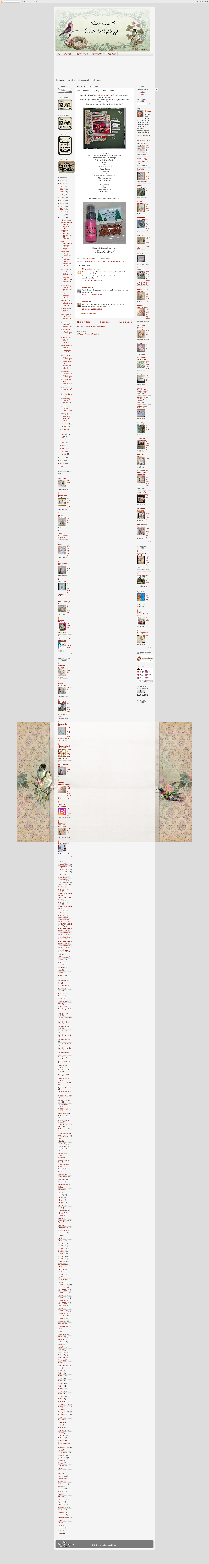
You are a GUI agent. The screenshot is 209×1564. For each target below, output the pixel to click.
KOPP (60, 1235)
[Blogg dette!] (103, 258)
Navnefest (61, 1344)
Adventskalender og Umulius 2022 (64, 920)
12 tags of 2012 (63, 864)
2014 (62, 215)
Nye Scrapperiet (64, 843)
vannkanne (61, 1515)
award (60, 965)
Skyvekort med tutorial (148, 296)
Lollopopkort (62, 1321)
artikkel (60, 959)
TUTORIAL (61, 1499)
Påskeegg (61, 1435)
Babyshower (148, 496)
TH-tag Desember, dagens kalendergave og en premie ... (66, 262)
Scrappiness (62, 581)
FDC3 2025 (62, 1143)
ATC (59, 962)
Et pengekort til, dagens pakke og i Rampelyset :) (66, 349)
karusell (60, 1218)
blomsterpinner (63, 978)
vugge (60, 1533)
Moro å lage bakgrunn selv (147, 445)
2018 (62, 203)
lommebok (61, 1324)
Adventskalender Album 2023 (63, 916)
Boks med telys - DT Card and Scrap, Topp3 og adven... (66, 416)
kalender (61, 1213)
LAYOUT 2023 (63, 1313)
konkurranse (62, 1233)
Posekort (61, 1422)
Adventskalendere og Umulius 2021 (65, 938)
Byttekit (60, 1004)
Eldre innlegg (125, 322)
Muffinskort (61, 1342)
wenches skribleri (61, 666)
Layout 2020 (62, 1305)
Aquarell (85, 301)
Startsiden (105, 322)
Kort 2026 (61, 1274)
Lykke (147, 635)
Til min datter (147, 427)
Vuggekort (64, 231)
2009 (62, 466)
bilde (59, 970)
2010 (62, 463)
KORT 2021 (62, 1264)
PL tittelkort (61, 1401)
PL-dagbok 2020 (63, 1412)
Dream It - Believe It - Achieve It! (69, 551)
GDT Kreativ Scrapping (62, 1156)
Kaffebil (60, 1208)
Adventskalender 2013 (91, 261)
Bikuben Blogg (63, 545)
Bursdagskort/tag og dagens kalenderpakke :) (66, 317)
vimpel (60, 1525)
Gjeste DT (61, 1169)
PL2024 (60, 1417)
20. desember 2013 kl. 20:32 (92, 309)
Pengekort (61, 1360)
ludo (59, 1329)
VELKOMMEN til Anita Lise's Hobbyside (143, 472)
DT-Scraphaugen (63, 1136)
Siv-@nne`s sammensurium (142, 493)
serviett (60, 1450)
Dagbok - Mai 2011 (64, 1039)
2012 (62, 457)
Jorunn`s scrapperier (62, 805)
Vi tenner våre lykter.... (147, 515)
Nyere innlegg (83, 322)
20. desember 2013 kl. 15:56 (92, 295)
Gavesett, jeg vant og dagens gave (66, 408)
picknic (60, 1370)
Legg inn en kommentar (88, 313)
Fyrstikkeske (62, 1146)
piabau (139, 343)
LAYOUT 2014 (63, 1290)
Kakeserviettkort (63, 1210)
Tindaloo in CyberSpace (141, 358)
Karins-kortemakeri (62, 684)
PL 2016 (60, 1378)
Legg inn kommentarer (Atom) (96, 326)
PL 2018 (60, 1383)
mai (63, 442)
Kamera (60, 1215)
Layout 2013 (119, 261)
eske (59, 1141)
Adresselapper (63, 877)
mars (64, 448)
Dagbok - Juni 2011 (64, 1035)
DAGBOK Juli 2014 (64, 1083)
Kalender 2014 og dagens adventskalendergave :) (66, 302)
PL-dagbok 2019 (63, 1409)
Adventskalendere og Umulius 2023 (65, 942)
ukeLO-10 (61, 1504)
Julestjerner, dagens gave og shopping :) (66, 280)
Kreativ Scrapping (62, 516)
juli (63, 437)
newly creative (142, 575)
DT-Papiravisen (63, 1133)
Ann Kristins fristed (141, 455)
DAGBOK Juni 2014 (64, 1087)
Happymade (141, 374)
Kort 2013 (61, 1243)
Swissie (140, 235)
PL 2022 (60, 1394)
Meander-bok (62, 1334)
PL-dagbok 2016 (63, 1404)
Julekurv (60, 1200)
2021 (62, 195)
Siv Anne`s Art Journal (142, 633)
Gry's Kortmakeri (143, 397)
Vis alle (70, 653)
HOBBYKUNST (142, 144)
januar (64, 454)
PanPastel (61, 1355)
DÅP (59, 1138)
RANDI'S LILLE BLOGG (142, 290)
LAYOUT (61, 1282)
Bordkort (61, 996)
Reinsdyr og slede (64, 1443)
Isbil (59, 1192)
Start (59, 54)
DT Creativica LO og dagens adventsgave (66, 272)
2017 (62, 206)
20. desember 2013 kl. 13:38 (92, 281)
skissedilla (61, 1460)
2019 (62, 200)
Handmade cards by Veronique (62, 824)
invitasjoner (62, 1189)
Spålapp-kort (62, 1484)
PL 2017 (60, 1381)
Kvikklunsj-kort (63, 1279)
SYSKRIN (61, 1491)
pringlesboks (62, 1430)
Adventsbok (62, 880)
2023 (62, 189)
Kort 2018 (61, 1256)
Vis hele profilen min (144, 135)
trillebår (60, 1497)
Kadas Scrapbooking (142, 389)
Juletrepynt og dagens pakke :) (66, 310)
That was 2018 (147, 619)
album (60, 954)
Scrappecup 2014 (64, 1447)
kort (59, 1238)
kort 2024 (61, 1272)
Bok (59, 983)
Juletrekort (61, 1205)
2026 (62, 180)
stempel (60, 1489)
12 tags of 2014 (63, 869)
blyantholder (62, 980)
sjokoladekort (62, 1458)
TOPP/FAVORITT (98, 54)
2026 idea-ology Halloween (63, 536)
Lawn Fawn (141, 158)
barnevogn (61, 967)
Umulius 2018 (62, 1510)
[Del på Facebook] (107, 258)
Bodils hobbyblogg (141, 186)
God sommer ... (69, 568)
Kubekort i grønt (69, 689)
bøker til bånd (62, 1006)
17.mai (60, 874)
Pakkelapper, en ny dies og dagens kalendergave (66, 374)
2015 (62, 212)
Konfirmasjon (62, 1230)
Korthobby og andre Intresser (142, 218)
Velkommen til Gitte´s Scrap (142, 407)
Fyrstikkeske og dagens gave (66, 395)
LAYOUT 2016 (63, 1295)
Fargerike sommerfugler (148, 176)
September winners (69, 626)
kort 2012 (61, 1241)
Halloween (61, 1182)
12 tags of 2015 (63, 872)
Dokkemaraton (63, 1113)
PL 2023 (60, 1396)
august (64, 434)
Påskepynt (61, 1440)
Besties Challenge (62, 621)
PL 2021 (60, 1391)
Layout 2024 (62, 1316)
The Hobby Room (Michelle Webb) (143, 613)
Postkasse (61, 1427)
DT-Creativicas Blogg (107, 261)
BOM (59, 993)
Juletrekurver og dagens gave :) (65, 295)
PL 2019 (60, 1386)
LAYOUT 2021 (63, 1308)
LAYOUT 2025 (63, 1318)
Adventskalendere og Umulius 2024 (65, 946)
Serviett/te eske (63, 1452)
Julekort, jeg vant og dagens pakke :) (65, 339)
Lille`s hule (62, 702)
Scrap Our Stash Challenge (64, 639)
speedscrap (62, 1478)
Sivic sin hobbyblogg (141, 439)
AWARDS (67, 54)
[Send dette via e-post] (101, 258)
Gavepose (61, 1153)
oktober (64, 426)
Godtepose (61, 1179)
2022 (62, 192)
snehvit (60, 1468)
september (65, 429)
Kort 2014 (61, 1246)
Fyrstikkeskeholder (64, 1149)
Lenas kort (141, 253)
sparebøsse (62, 1476)
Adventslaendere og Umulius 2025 (65, 951)
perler (60, 1368)
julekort (60, 1195)
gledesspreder (63, 1174)
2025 (62, 183)
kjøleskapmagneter (64, 1221)
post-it (60, 1425)
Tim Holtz (61, 533)
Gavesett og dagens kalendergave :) (66, 401)
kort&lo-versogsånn (141, 423)
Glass (60, 1171)
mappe (60, 1331)
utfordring (61, 1512)
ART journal (62, 957)
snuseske (61, 1471)
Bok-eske (61, 988)
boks (59, 991)
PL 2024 (60, 1399)
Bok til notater (62, 985)
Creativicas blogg (101, 95)
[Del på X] (105, 258)
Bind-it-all (61, 975)
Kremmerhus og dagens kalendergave (66, 253)
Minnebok (61, 1339)
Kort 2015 (61, 1248)
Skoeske (61, 1463)
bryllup (60, 998)
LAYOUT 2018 (63, 1300)
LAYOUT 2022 (63, 1311)
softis (59, 1473)
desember (65, 220)
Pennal (60, 1362)
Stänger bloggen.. (142, 392)
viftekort (60, 1523)
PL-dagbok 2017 (63, 1407)
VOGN (60, 1530)
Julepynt (60, 1202)
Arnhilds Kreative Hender (64, 783)
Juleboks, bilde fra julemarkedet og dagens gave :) (66, 365)
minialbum (61, 1337)
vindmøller (61, 1528)
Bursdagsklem (68, 482)
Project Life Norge (62, 496)
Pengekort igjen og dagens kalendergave (66, 324)
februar (64, 451)
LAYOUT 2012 (63, 1285)
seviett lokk (61, 1455)
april (63, 445)
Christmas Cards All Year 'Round (64, 747)
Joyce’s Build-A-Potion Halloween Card (142, 161)
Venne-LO (61, 1520)
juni (63, 440)
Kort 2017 (61, 1254)
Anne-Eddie (86, 287)
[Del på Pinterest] (109, 258)
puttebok (61, 1433)
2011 (62, 460)
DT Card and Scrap (64, 1116)
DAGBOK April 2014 (64, 1061)
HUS (59, 1187)
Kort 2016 (61, 1251)
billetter (60, 972)
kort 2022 (61, 1267)
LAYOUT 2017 (63, 1298)
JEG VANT (112, 54)
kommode (61, 1225)
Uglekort (60, 1502)
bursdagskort (62, 1001)
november (65, 424)
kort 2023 (61, 1269)
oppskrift (61, 1350)
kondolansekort (63, 1228)
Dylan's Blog (142, 592)
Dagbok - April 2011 (64, 1009)
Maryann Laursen (88, 269)
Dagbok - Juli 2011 (64, 1031)
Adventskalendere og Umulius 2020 (65, 933)
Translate (144, 94)
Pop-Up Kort (62, 1420)
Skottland (61, 1465)
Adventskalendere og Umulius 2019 (65, 929)
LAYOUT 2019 (63, 1303)
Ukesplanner (62, 1507)
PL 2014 (60, 1373)
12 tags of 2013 (63, 867)
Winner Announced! (69, 644)
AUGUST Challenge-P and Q (69, 753)
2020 (62, 197)
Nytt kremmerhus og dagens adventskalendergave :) (66, 245)
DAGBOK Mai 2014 (64, 1091)
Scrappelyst (62, 478)
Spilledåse (61, 1481)
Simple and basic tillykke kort (147, 379)
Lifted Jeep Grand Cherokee (142, 400)
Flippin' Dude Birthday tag (147, 364)
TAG (59, 1494)
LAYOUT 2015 (63, 1292)
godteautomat (62, 1176)
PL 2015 (60, 1375)
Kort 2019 (61, 1259)
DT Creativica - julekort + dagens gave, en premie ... (66, 382)
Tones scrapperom (141, 202)
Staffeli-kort (62, 1486)
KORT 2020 (62, 1261)
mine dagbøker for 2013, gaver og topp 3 (66, 225)
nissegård (61, 1347)
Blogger (113, 1545)
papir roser (61, 1357)
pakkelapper (62, 1352)
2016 (62, 209)
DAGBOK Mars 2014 (65, 1096)
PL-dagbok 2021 (63, 1414)
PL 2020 (60, 1388)
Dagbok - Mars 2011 (65, 1044)
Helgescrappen (63, 1184)
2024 (62, 186)
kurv (59, 1277)
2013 (62, 217)
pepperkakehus (63, 1365)
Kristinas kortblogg (140, 268)
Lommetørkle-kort (64, 1326)
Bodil (149, 111)
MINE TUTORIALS (81, 54)
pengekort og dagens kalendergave (66, 357)
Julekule (60, 1197)
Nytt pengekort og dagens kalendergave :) (66, 331)
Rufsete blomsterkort (148, 207)
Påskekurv (61, 1438)
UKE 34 (147, 189)
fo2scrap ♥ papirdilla (141, 509)
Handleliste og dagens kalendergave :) (66, 288)
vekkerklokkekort (63, 1517)
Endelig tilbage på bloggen (147, 532)
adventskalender (63, 882)
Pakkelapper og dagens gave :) (66, 389)
